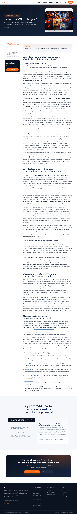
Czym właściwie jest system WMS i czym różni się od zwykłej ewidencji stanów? (21, 420)
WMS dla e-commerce (30, 375)
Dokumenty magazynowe (38, 503)
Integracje (44, 2)
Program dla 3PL (50, 492)
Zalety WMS (27, 369)
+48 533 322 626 (7, 503)
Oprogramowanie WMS (51, 494)
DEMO (70, 2)
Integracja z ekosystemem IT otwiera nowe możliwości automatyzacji (12, 53)
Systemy (17, 12)
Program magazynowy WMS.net (9, 12)
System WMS (27, 363)
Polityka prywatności (64, 512)
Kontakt (65, 2)
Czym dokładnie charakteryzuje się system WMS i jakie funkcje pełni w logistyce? (12, 44)
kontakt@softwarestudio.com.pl (10, 502)
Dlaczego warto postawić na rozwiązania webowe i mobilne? (12, 57)
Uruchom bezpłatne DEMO (32, 472)
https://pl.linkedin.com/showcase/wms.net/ (44, 329)
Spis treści (35, 491)
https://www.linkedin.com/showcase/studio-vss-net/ (49, 301)
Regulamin (71, 512)
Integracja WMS (28, 381)
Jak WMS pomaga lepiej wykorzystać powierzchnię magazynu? (19, 428)
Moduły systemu (36, 493)
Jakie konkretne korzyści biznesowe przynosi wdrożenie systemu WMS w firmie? (12, 49)
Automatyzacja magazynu (31, 386)
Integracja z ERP (50, 490)
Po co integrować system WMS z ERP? (19, 423)
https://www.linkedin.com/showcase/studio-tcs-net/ (35, 306)
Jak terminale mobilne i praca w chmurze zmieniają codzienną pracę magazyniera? (20, 436)
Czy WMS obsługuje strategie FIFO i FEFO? (20, 432)
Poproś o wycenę (47, 472)
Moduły (38, 2)
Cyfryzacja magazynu (51, 496)
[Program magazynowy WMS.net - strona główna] (8, 2)
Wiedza (56, 2)
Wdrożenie (50, 2)
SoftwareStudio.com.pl (65, 490)
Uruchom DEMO (12, 69)
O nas (62, 494)
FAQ (60, 2)
